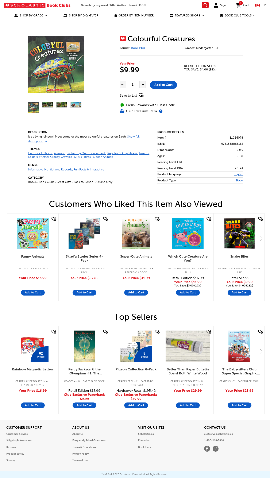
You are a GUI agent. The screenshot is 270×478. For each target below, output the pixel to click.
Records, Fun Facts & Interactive (82, 169)
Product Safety (15, 453)
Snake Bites (239, 256)
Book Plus (138, 48)
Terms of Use (80, 460)
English (238, 174)
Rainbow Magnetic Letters (33, 369)
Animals (59, 153)
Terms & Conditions (84, 447)
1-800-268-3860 (214, 440)
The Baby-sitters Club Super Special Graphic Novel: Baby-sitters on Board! (239, 371)
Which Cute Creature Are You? (188, 258)
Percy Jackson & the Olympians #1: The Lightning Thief (84, 371)
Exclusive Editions (40, 153)
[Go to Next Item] (261, 238)
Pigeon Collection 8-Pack (136, 369)
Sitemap (11, 460)
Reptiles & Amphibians (122, 153)
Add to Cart (163, 84)
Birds (88, 156)
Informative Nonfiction (43, 169)
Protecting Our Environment (86, 153)
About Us (77, 433)
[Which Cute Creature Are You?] (188, 233)
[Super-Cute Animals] (136, 233)
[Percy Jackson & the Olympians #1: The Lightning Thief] (84, 346)
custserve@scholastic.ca (218, 433)
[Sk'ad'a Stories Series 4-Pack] (84, 233)
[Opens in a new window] (56, 64)
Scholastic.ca (146, 433)
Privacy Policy (80, 453)
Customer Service (17, 433)
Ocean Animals (103, 156)
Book (239, 180)
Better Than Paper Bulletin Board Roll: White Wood (188, 371)
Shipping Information (18, 440)
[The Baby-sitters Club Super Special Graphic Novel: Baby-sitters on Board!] (239, 346)
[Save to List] (53, 219)
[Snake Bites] (239, 233)
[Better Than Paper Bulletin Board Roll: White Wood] (188, 346)
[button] (30, 15)
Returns (11, 447)
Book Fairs (144, 447)
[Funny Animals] (33, 233)
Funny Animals (32, 256)
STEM (78, 156)
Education (144, 440)
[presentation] (122, 84)
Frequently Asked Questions (88, 440)
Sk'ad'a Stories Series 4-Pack (84, 258)
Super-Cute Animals (136, 256)
